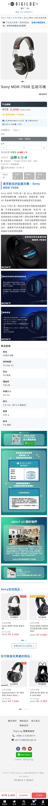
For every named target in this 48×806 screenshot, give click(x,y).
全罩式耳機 (17, 18)
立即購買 (38, 795)
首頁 (3, 18)
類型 (3, 134)
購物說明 (24, 725)
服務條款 (30, 780)
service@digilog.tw (25, 740)
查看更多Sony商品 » (24, 646)
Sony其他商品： (12, 589)
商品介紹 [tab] (5, 175)
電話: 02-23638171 (23, 12)
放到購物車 (23, 795)
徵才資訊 (35, 721)
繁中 (22, 8)
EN (28, 8)
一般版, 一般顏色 (24, 139)
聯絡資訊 (24, 721)
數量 (3, 144)
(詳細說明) (14, 164)
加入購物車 (14, 617)
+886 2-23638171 (25, 735)
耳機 (8, 18)
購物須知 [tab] (28, 175)
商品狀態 (5, 152)
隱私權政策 (18, 780)
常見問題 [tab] (40, 175)
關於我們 (12, 721)
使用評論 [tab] (17, 175)
